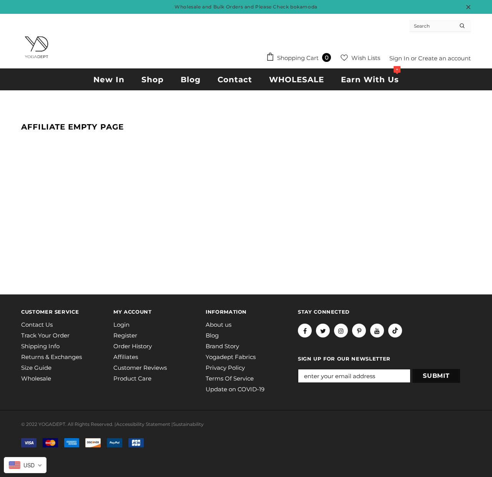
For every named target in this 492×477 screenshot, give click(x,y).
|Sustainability (187, 424)
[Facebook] (305, 330)
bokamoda (303, 7)
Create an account (444, 58)
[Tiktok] (395, 330)
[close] (468, 7)
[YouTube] (377, 330)
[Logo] (36, 47)
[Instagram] (341, 330)
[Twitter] (323, 330)
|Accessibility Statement (142, 424)
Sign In (400, 58)
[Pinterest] (359, 330)
